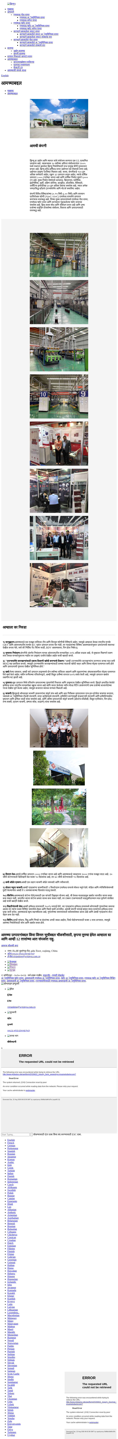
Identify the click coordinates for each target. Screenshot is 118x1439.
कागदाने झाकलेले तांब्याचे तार (32, 45)
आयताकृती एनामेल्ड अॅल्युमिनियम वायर (42, 978)
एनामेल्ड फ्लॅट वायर (22, 23)
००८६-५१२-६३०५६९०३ (18, 1030)
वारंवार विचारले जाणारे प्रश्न (19, 56)
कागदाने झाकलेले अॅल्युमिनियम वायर (36, 42)
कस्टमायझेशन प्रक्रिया (24, 62)
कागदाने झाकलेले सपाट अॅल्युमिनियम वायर (39, 34)
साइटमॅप (46, 975)
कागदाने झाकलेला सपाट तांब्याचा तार (36, 37)
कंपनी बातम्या (19, 53)
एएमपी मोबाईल (58, 975)
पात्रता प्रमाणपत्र (22, 64)
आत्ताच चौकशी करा (9, 945)
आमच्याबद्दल (12, 59)
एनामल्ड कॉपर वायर (28, 20)
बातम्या (10, 48)
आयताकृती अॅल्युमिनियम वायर (20, 981)
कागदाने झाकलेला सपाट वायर (27, 31)
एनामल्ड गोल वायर (22, 14)
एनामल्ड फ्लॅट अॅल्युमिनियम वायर (34, 25)
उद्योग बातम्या (19, 50)
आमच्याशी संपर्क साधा (16, 70)
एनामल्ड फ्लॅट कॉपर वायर (31, 28)
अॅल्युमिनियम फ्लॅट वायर (12, 978)
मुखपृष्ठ (10, 9)
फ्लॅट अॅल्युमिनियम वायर (72, 978)
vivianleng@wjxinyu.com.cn (21, 1007)
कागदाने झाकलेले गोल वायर (26, 39)
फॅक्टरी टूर (18, 67)
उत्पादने (10, 12)
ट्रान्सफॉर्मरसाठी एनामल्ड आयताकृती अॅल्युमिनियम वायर (60, 981)
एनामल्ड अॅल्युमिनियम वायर (32, 17)
